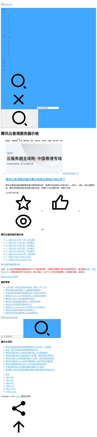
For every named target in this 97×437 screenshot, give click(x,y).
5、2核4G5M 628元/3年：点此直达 (20, 251)
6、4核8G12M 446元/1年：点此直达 (20, 254)
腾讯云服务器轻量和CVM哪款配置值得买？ (24, 290)
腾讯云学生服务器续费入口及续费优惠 (22, 313)
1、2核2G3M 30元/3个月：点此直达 (20, 240)
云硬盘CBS (10, 61)
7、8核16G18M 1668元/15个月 (18, 257)
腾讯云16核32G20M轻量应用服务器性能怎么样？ (30, 58)
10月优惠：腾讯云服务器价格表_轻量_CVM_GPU (26, 287)
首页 (7, 9)
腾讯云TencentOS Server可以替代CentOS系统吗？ (26, 307)
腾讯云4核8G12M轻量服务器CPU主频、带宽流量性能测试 (30, 358)
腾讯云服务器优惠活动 (10, 264)
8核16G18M (10, 389)
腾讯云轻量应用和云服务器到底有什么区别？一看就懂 (28, 347)
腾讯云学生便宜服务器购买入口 (19, 304)
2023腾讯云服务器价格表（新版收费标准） (28, 15)
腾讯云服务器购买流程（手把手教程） (26, 24)
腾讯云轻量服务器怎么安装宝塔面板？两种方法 (30, 44)
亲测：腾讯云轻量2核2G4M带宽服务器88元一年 (30, 46)
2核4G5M (9, 383)
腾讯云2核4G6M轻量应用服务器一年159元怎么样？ (31, 49)
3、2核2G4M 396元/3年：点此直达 (20, 245)
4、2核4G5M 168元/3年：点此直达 (20, 248)
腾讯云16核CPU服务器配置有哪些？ (21, 299)
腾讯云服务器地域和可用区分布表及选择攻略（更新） (33, 27)
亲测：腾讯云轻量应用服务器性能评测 (22, 350)
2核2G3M (9, 377)
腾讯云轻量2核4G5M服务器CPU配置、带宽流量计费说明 (29, 356)
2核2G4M (9, 380)
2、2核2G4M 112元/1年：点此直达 (20, 243)
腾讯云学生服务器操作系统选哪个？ (21, 310)
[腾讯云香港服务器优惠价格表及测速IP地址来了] (34, 173)
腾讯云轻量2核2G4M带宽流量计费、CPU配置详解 (27, 353)
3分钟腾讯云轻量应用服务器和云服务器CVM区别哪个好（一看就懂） (39, 18)
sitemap (18, 396)
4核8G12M (10, 386)
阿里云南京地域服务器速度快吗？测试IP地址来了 (26, 293)
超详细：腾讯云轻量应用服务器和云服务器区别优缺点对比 (30, 370)
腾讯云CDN (10, 66)
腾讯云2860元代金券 (9, 277)
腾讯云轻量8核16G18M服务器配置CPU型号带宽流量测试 (29, 361)
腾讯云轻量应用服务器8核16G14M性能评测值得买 (31, 55)
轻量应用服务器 (12, 35)
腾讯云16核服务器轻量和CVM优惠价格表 (23, 302)
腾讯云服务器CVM (71, 173)
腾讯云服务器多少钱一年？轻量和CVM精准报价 (30, 41)
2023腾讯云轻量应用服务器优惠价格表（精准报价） (32, 38)
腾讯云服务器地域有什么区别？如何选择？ (28, 29)
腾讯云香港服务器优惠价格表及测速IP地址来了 (35, 179)
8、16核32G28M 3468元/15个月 (18, 260)
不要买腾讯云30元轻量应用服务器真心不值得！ (25, 367)
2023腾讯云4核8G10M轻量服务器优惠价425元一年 (31, 52)
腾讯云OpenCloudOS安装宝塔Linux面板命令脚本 (26, 296)
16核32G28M (11, 392)
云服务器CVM (12, 12)
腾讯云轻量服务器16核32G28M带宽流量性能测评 (26, 364)
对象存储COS (11, 64)
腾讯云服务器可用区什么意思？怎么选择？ (28, 32)
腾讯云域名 (10, 69)
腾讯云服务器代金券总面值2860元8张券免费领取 (30, 21)
